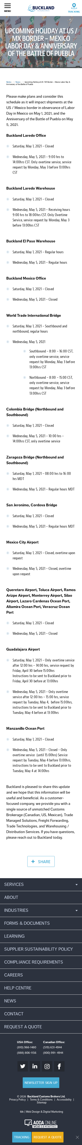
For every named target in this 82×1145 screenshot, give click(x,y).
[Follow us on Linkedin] (35, 1066)
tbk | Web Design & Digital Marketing (41, 1111)
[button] (41, 884)
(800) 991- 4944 (53, 1053)
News (18, 82)
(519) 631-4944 (52, 1047)
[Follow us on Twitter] (22, 1066)
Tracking (21, 1137)
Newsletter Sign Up (41, 1082)
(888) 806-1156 (26, 1053)
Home (8, 82)
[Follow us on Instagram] (47, 1066)
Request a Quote (48, 1137)
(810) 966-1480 (26, 1047)
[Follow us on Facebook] (59, 1066)
